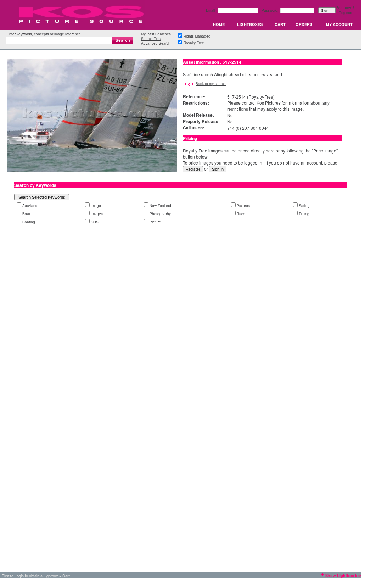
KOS (95, 222)
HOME (219, 24)
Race (241, 213)
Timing (304, 213)
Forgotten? (345, 7)
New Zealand (160, 205)
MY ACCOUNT (339, 24)
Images (97, 213)
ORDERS (304, 24)
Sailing (304, 205)
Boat (26, 213)
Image (96, 205)
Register (345, 12)
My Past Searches (156, 34)
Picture (155, 222)
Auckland (30, 205)
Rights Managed (197, 36)
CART (280, 24)
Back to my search (211, 83)
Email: (211, 10)
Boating (28, 222)
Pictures (243, 205)
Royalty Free (194, 42)
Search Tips (151, 38)
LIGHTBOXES (250, 24)
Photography (160, 213)
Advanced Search (155, 43)
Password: (271, 10)
